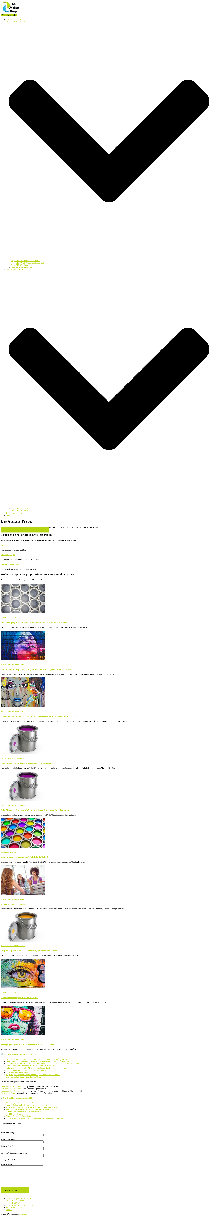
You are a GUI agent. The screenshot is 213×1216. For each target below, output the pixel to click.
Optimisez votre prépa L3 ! (21, 267)
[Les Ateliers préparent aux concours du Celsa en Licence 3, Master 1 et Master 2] (23, 613)
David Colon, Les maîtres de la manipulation (23, 1112)
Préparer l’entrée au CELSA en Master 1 (13, 758)
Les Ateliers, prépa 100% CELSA (19, 1198)
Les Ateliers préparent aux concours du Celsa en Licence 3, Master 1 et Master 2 (34, 622)
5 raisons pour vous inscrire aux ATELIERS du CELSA (24, 857)
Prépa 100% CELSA (14, 19)
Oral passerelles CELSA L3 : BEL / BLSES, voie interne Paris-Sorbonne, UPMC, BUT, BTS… (40, 716)
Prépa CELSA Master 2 (20, 511)
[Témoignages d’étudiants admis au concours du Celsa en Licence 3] (23, 1035)
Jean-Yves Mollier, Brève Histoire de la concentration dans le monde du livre (35, 1107)
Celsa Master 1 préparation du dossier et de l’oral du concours (27, 763)
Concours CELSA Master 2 (12, 1091)
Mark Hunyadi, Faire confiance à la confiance (24, 1103)
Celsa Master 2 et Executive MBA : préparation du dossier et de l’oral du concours (35, 810)
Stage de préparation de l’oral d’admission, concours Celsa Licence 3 (29, 951)
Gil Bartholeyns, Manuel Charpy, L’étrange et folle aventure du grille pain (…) (36, 1118)
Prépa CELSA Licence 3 (15, 1201)
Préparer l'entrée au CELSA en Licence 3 (13, 664)
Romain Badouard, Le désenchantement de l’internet (26, 1105)
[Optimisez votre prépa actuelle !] (23, 894)
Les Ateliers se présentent (8, 617)
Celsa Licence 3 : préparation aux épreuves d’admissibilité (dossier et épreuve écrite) (36, 669)
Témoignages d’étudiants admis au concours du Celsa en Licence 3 (28, 1044)
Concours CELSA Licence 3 (12, 1086)
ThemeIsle (23, 1214)
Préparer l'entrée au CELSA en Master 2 (13, 805)
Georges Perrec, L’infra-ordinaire (19, 1116)
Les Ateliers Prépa (8, 1093)
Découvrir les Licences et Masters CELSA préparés (25, 530)
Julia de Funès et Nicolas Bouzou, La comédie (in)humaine (29, 1109)
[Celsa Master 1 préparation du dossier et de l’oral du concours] (23, 753)
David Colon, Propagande (16, 1114)
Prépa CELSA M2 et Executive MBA (21, 1205)
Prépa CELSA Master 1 (20, 508)
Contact (9, 515)
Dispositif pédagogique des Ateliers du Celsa (19, 998)
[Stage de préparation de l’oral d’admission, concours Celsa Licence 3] (23, 941)
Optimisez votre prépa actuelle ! (14, 904)
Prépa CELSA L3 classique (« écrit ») (25, 261)
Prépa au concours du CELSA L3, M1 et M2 (22, 1054)
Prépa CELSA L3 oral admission (23, 265)
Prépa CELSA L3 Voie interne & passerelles (28, 263)
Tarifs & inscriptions (14, 513)
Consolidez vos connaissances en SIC (19, 1098)
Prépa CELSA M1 (13, 1203)
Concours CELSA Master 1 (12, 1089)
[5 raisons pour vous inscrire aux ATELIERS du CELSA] (23, 847)
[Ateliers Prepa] (10, 13)
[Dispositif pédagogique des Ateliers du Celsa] (23, 988)
